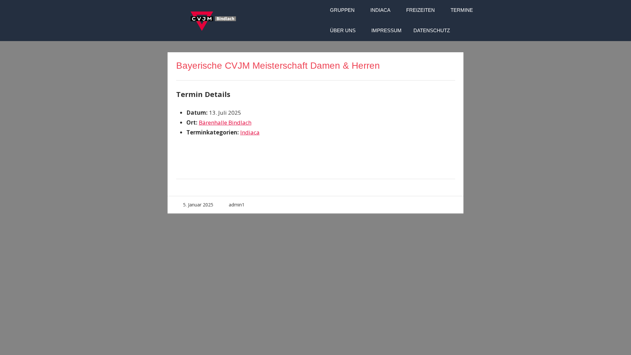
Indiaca (380, 10)
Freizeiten (420, 10)
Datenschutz (431, 30)
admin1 (237, 204)
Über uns (343, 30)
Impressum (386, 30)
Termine (462, 10)
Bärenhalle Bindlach (225, 122)
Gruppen (342, 10)
